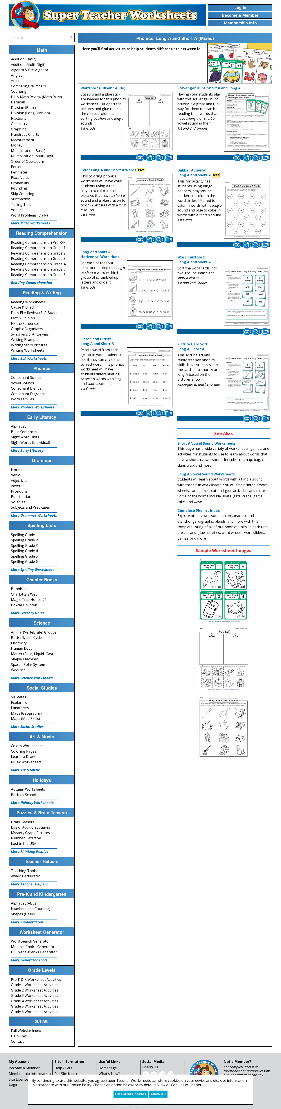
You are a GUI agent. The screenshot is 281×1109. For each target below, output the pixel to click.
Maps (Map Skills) (25, 718)
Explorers (19, 702)
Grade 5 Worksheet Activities (34, 1006)
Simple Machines (25, 659)
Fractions (18, 118)
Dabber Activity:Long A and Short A (194, 172)
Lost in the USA (23, 843)
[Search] (70, 37)
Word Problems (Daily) (29, 215)
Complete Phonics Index (198, 510)
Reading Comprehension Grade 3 (38, 258)
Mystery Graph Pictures (30, 832)
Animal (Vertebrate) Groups (33, 632)
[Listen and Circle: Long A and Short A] (150, 377)
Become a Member (24, 1068)
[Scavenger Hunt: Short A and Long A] (247, 121)
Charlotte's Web (24, 594)
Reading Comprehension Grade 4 (38, 264)
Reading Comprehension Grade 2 (38, 253)
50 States (18, 697)
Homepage (108, 1068)
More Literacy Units (27, 612)
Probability (20, 183)
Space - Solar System (28, 664)
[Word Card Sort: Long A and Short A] (247, 295)
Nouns (16, 469)
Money (16, 145)
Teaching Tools (24, 870)
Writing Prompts (24, 339)
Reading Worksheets (28, 302)
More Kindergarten (27, 922)
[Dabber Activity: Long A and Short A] (247, 208)
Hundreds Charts (25, 134)
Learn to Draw (23, 756)
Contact (17, 1041)
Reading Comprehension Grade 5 (38, 269)
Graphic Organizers (27, 328)
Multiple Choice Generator (32, 946)
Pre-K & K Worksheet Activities (36, 979)
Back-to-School (23, 794)
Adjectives (19, 480)
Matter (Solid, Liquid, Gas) (32, 653)
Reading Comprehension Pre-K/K (38, 242)
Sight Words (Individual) (30, 442)
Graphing (19, 129)
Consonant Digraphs (28, 393)
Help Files (19, 1036)
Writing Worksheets (27, 350)
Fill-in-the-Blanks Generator (34, 952)
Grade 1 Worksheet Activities (34, 984)
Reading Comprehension (31, 282)
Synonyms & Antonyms (30, 334)
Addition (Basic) (23, 59)
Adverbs (17, 485)
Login (13, 1084)
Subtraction (20, 199)
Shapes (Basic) (23, 914)
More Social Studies (27, 726)
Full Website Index (26, 1030)
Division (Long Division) (30, 112)
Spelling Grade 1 (24, 534)
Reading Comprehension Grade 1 (38, 247)
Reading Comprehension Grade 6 (38, 274)
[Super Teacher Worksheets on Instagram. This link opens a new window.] (170, 1074)
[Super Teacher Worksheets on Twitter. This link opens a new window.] (154, 1074)
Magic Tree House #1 (29, 599)
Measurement (22, 139)
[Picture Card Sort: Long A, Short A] (247, 382)
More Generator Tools (29, 960)
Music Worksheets (26, 762)
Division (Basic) (23, 107)
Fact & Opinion (23, 318)
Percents (18, 166)
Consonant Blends (26, 388)
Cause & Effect (22, 307)
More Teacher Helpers (29, 884)
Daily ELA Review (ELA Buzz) (34, 312)
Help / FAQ (63, 1068)
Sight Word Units (25, 437)
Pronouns (19, 491)
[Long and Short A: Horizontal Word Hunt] (150, 290)
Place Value (20, 177)
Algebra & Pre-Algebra (29, 69)
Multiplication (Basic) (28, 150)
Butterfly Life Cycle (26, 637)
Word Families (22, 399)
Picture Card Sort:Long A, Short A (193, 346)
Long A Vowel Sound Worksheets (206, 474)
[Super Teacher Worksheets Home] (107, 15)
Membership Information (30, 1073)
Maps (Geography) (26, 713)
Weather (18, 669)
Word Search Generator (30, 941)
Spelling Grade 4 (24, 550)
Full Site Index (65, 1073)
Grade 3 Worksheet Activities (34, 995)
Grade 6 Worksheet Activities (34, 1011)
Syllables (18, 502)
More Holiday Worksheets (32, 802)
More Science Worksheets (32, 678)
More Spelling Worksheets (32, 569)
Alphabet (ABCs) (24, 903)
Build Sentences (24, 431)
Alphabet (18, 426)
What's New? (109, 1073)
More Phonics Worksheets (32, 407)
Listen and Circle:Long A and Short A (97, 341)
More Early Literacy (27, 450)
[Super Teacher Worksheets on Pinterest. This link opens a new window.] (162, 1074)
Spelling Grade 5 (24, 556)
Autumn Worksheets (28, 789)
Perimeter (19, 172)
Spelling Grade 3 (24, 545)
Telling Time (21, 204)
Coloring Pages (23, 751)
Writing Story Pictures (29, 345)
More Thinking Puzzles (29, 851)
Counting (18, 91)
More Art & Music (25, 770)
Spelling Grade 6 (24, 561)
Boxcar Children (24, 605)
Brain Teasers (22, 822)
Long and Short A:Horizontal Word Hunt (100, 254)
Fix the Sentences (25, 323)
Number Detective (26, 838)
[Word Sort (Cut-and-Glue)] (150, 121)
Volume (17, 209)
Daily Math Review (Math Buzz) (36, 96)
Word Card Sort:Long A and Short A (194, 259)
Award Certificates (26, 876)
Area (15, 80)
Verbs (16, 475)
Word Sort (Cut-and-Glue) (103, 88)
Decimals (18, 102)
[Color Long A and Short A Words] (150, 203)
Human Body (21, 648)
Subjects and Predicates (30, 507)
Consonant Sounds (26, 377)
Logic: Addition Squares (30, 827)
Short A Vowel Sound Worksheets (206, 443)
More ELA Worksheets (29, 358)
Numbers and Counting (30, 908)
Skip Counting (22, 193)
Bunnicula (19, 588)
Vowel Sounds (22, 383)
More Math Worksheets (30, 223)
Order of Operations (28, 161)
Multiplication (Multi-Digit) (32, 156)
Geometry (19, 123)
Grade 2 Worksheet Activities (34, 990)
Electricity (19, 643)
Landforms (20, 707)
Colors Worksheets (27, 745)
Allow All (158, 1094)
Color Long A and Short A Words (108, 170)
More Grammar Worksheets (34, 515)
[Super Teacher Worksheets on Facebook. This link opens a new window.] (145, 1074)
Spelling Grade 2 (24, 540)
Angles (16, 75)
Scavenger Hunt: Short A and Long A (209, 88)
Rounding (19, 188)
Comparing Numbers (28, 86)
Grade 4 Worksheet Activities (34, 1001)
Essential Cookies (130, 1094)
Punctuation (21, 496)
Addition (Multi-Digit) (28, 64)
